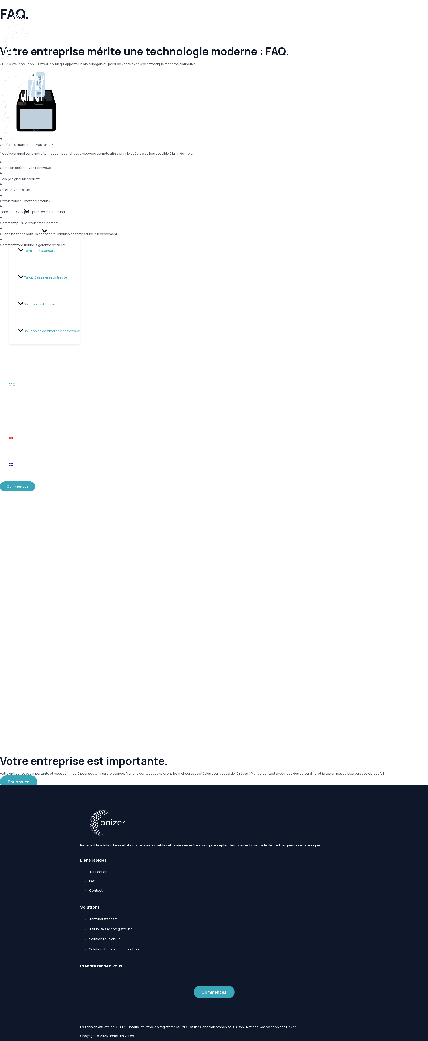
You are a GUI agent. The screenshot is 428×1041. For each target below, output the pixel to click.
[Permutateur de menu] (44, 231)
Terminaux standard (39, 250)
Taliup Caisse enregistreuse (45, 277)
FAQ (12, 384)
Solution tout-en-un (39, 304)
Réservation (18, 357)
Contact (15, 411)
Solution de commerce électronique (52, 331)
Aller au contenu (13, 2)
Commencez (214, 992)
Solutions (16, 211)
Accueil (15, 185)
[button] (27, 212)
